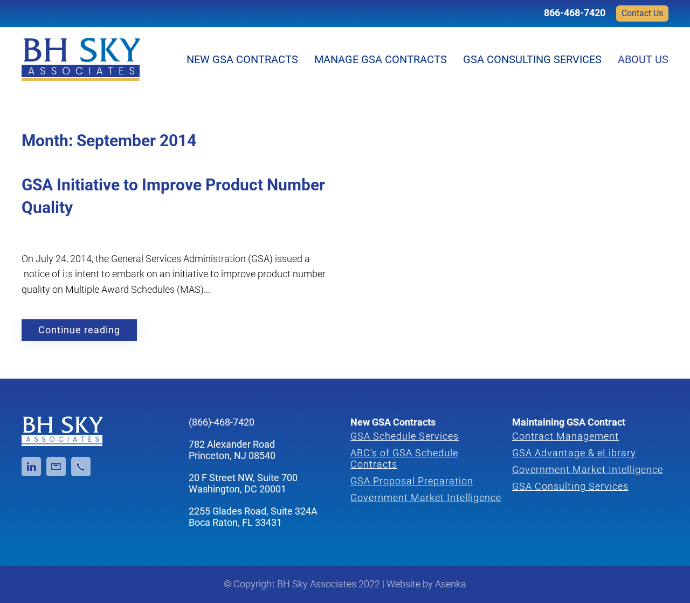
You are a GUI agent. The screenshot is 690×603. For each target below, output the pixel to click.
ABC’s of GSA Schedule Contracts (404, 458)
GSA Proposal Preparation (411, 480)
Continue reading (79, 329)
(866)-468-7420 (221, 422)
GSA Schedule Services (404, 436)
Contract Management (565, 436)
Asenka (450, 584)
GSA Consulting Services (532, 59)
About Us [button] (643, 59)
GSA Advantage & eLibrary (574, 452)
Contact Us (642, 13)
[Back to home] (81, 59)
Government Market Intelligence (425, 497)
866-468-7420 (574, 12)
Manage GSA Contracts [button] (380, 59)
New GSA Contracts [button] (242, 59)
